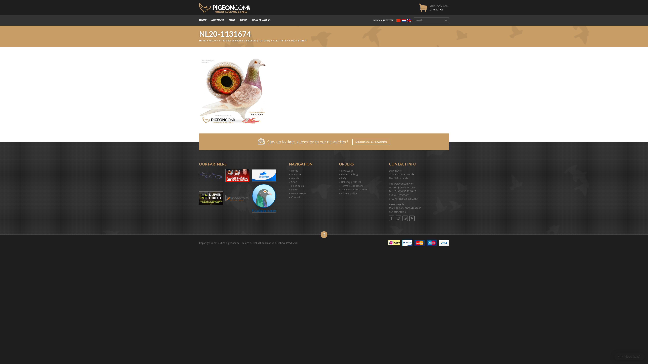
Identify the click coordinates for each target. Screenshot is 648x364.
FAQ (343, 178)
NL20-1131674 (281, 40)
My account (347, 170)
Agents (295, 178)
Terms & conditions (352, 185)
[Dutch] (404, 20)
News (243, 20)
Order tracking (349, 174)
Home (203, 20)
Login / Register (383, 20)
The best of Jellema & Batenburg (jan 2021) (245, 40)
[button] (629, 356)
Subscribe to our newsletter (371, 141)
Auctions (217, 20)
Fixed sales (297, 185)
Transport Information (354, 189)
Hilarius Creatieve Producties (282, 243)
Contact (295, 197)
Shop (232, 20)
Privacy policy (349, 193)
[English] (409, 21)
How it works (261, 20)
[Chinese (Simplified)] (398, 20)
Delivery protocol (351, 182)
